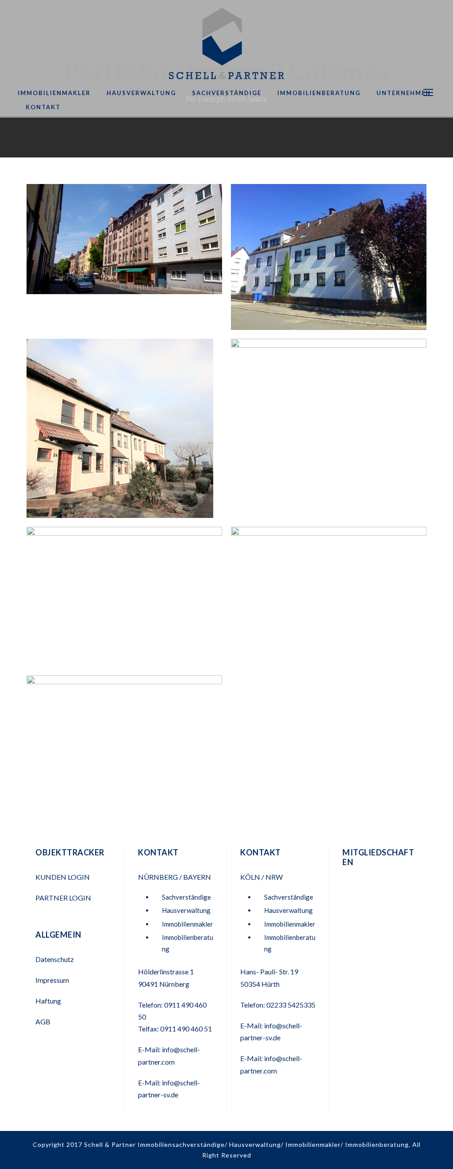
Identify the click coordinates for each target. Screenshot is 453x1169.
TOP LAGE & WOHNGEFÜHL (124, 750)
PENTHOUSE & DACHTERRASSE (328, 602)
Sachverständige (226, 92)
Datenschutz (54, 959)
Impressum (52, 980)
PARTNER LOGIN (63, 897)
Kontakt (43, 107)
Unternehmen (403, 92)
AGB (42, 1021)
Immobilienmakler (54, 92)
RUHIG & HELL (328, 263)
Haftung (48, 1001)
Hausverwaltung (141, 92)
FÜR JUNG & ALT (124, 602)
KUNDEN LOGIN (63, 877)
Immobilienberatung (319, 92)
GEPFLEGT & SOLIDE (124, 434)
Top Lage (124, 244)
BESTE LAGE (328, 427)
